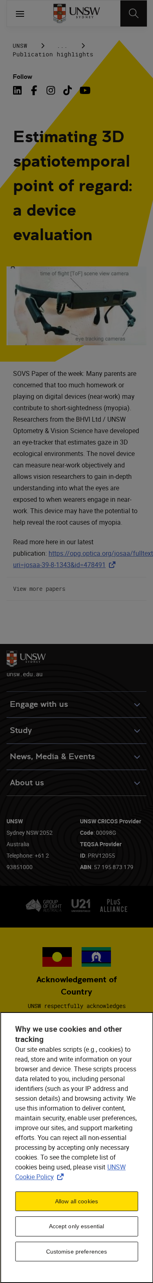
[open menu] (20, 13)
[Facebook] (34, 90)
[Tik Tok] (67, 90)
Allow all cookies (76, 1201)
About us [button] (27, 782)
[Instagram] (50, 90)
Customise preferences (76, 1251)
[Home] (76, 13)
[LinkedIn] (19, 90)
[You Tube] (84, 90)
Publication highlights (53, 54)
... (62, 45)
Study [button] (21, 730)
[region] (76, 1147)
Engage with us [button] (39, 704)
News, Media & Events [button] (52, 756)
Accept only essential (76, 1226)
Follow (22, 76)
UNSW (20, 45)
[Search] (133, 13)
